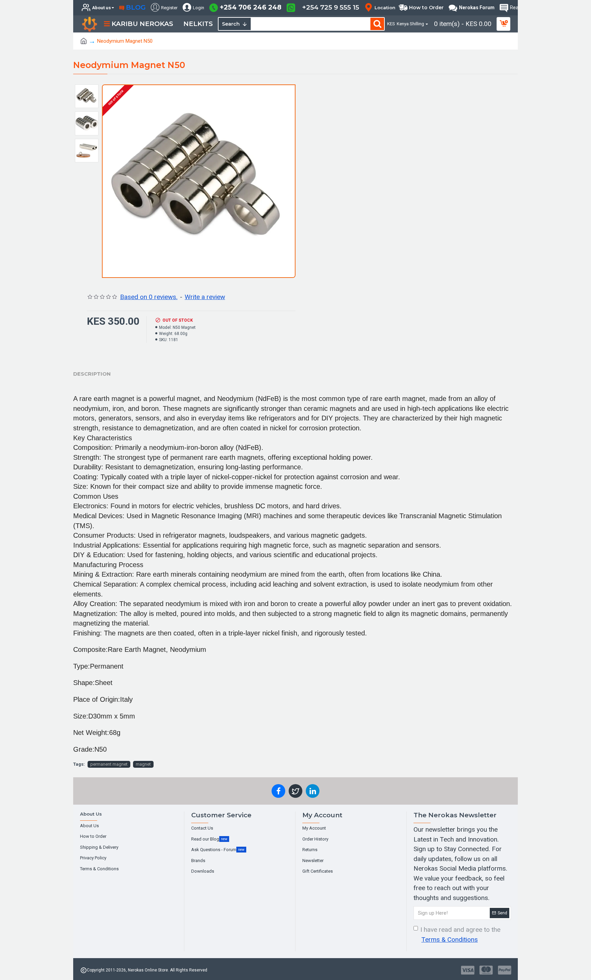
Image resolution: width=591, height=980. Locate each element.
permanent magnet (109, 764)
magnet (143, 764)
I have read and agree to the (460, 934)
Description (92, 374)
